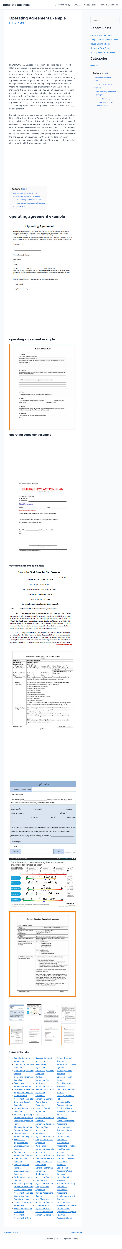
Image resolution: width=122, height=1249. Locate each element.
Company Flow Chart (100, 48)
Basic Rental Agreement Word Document (64, 1171)
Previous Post (11, 1232)
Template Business (16, 5)
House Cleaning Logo (100, 44)
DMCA (77, 5)
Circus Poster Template (101, 35)
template (94, 65)
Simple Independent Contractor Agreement (23, 1211)
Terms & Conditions (109, 5)
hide (23, 189)
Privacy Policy (90, 5)
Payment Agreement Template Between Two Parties (45, 1161)
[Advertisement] (29, 44)
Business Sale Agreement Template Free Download (66, 1145)
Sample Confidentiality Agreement (63, 1136)
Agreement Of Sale (22, 1218)
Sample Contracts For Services (104, 39)
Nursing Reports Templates (102, 52)
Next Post (76, 1232)
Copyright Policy (62, 5)
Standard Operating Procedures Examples (66, 1161)
